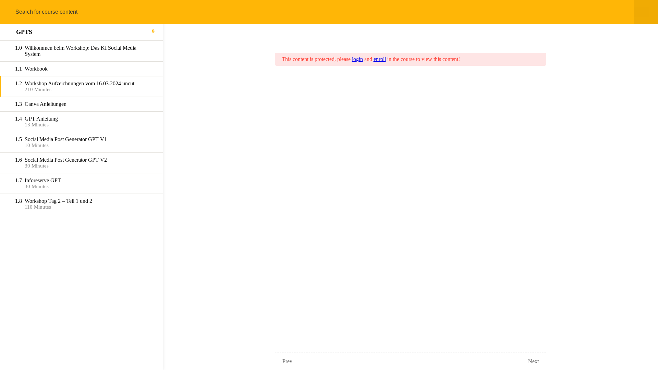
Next (533, 361)
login (357, 59)
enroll (380, 59)
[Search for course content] (13, 12)
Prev (287, 361)
